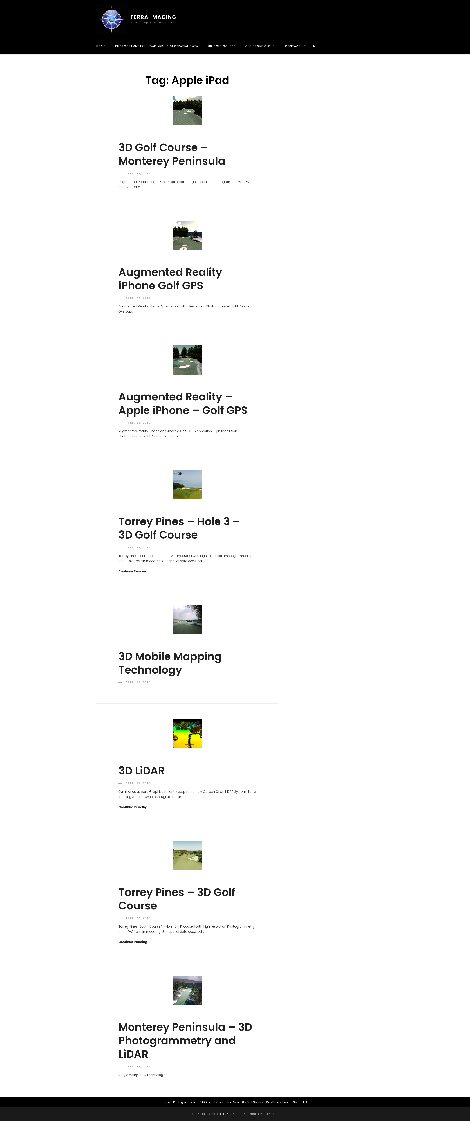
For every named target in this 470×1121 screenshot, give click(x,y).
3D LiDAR (141, 770)
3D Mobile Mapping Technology (170, 663)
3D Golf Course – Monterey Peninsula (171, 154)
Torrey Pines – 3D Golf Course (176, 899)
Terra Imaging (153, 17)
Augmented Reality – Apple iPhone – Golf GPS (182, 403)
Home (100, 46)
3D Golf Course (221, 46)
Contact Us (295, 46)
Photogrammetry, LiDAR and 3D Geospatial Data (156, 46)
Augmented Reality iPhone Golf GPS (170, 279)
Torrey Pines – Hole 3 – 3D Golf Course (179, 528)
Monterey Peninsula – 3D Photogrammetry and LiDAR (185, 1040)
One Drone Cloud (260, 46)
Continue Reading (132, 571)
